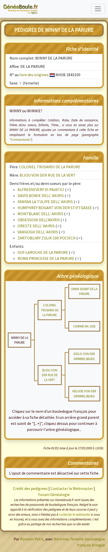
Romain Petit (31, 538)
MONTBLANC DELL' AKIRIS (40, 213)
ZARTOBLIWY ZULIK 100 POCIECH (47, 237)
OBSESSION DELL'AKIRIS (39, 219)
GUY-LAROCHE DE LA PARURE (43, 252)
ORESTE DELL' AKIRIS (36, 225)
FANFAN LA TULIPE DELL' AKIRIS (45, 201)
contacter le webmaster (74, 514)
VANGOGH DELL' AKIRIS (38, 231)
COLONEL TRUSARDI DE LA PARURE (49, 166)
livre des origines (33, 74)
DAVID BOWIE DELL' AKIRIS (41, 195)
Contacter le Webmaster (71, 488)
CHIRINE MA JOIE (84, 326)
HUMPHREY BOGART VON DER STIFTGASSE (55, 207)
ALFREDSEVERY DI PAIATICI (41, 189)
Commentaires (20, 139)
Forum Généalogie (54, 494)
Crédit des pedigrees (30, 488)
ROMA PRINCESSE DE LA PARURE (46, 258)
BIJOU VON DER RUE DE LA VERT (48, 175)
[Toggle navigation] (98, 9)
